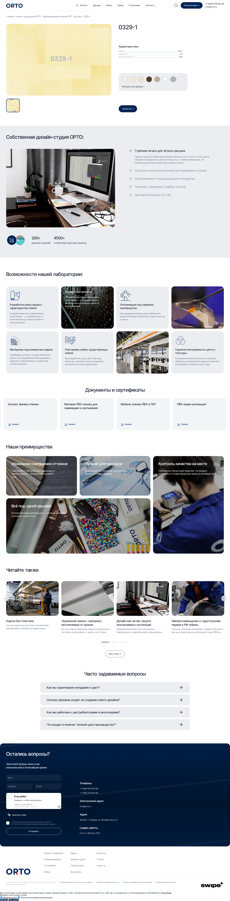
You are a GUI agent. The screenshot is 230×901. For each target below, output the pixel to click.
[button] (171, 151)
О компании (134, 5)
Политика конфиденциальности (107, 882)
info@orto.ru (211, 7)
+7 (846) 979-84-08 (214, 4)
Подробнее (166, 893)
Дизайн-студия (78, 859)
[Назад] (6, 598)
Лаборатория (77, 865)
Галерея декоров (52, 859)
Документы (76, 872)
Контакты (150, 5)
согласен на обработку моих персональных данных (31, 822)
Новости (101, 865)
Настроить (13, 900)
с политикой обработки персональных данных (38, 824)
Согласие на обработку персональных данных (76, 882)
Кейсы (109, 5)
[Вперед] (224, 598)
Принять (4, 900)
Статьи (100, 859)
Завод (120, 5)
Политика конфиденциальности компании (137, 882)
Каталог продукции (53, 853)
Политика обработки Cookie (165, 882)
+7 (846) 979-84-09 (89, 793)
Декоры (97, 5)
